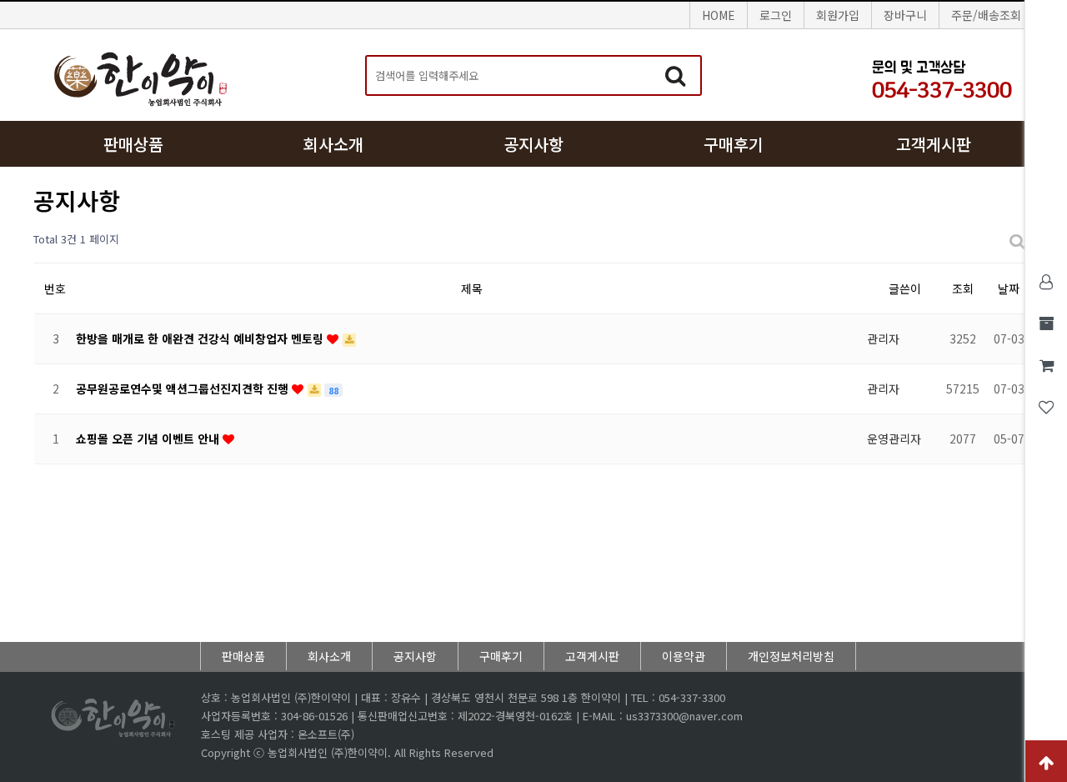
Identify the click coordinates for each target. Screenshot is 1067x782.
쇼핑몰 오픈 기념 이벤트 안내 (149, 438)
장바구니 (905, 15)
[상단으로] (1046, 761)
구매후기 (734, 144)
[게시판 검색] (1017, 239)
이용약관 (683, 656)
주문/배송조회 (986, 15)
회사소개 (333, 144)
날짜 (1008, 288)
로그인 (775, 15)
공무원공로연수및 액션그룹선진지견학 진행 (184, 388)
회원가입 (837, 15)
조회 (963, 288)
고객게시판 (933, 144)
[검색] (675, 75)
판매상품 (133, 144)
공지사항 (533, 144)
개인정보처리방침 (791, 656)
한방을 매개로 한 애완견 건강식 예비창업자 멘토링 (201, 338)
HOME (718, 15)
